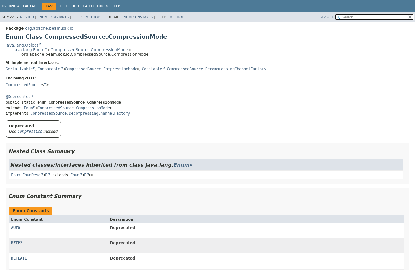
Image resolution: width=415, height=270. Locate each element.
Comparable (49, 69)
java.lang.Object (22, 45)
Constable (152, 69)
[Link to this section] (79, 151)
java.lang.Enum (29, 49)
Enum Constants (53, 17)
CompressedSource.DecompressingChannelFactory (216, 69)
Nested (27, 17)
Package (31, 6)
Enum (28, 108)
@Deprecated (18, 96)
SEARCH (326, 17)
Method (93, 17)
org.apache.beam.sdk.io (49, 28)
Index (102, 6)
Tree (63, 6)
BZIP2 (16, 243)
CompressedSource (24, 84)
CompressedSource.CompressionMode (89, 49)
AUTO (15, 227)
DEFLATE (19, 258)
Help (115, 6)
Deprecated (82, 6)
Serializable (19, 69)
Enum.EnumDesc (25, 175)
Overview (11, 6)
